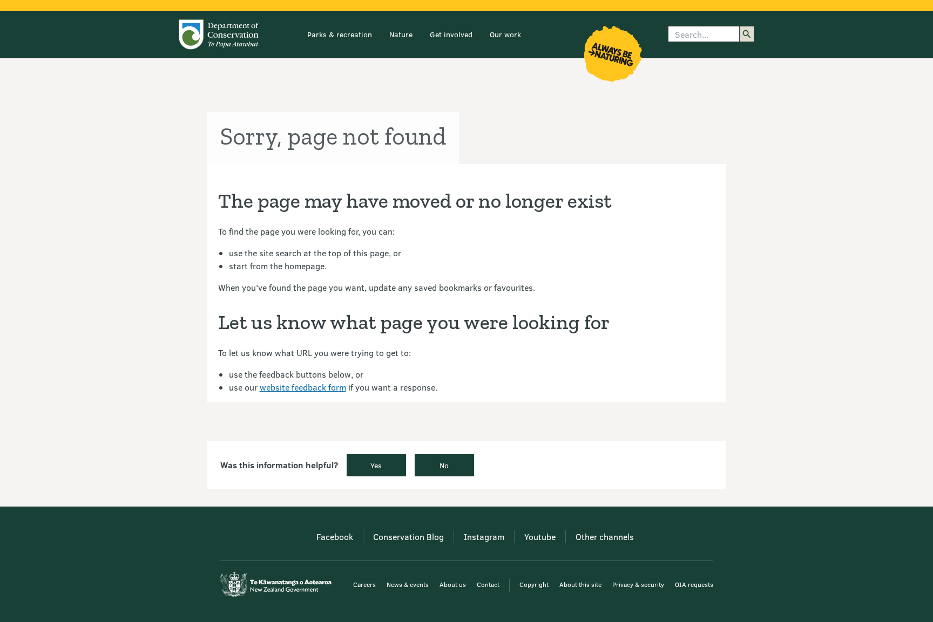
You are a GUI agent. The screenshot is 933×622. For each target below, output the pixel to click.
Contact (488, 584)
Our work (505, 34)
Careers (364, 584)
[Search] (746, 34)
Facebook (334, 536)
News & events (408, 584)
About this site (580, 584)
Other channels (605, 536)
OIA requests (694, 584)
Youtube (540, 536)
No (444, 465)
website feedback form (303, 387)
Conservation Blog (408, 536)
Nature (401, 34)
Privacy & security (638, 584)
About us (453, 584)
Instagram (484, 536)
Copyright (534, 584)
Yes (376, 465)
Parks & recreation (339, 34)
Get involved (451, 34)
